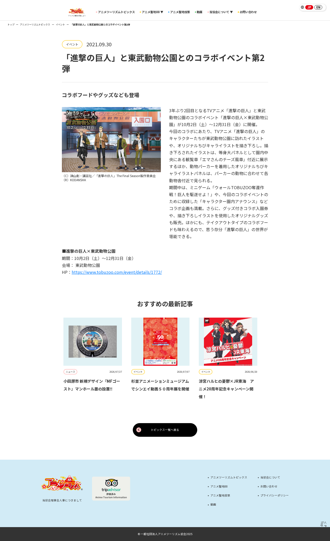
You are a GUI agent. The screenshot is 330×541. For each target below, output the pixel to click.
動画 (199, 12)
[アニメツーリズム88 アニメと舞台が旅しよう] (77, 12)
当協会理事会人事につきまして (62, 500)
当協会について (270, 477)
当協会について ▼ (221, 12)
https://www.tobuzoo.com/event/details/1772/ (117, 272)
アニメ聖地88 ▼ (152, 12)
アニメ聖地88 (219, 486)
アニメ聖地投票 (180, 12)
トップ (10, 24)
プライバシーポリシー (274, 495)
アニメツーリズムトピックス (116, 12)
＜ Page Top (323, 526)
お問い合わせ (248, 12)
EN (318, 7)
